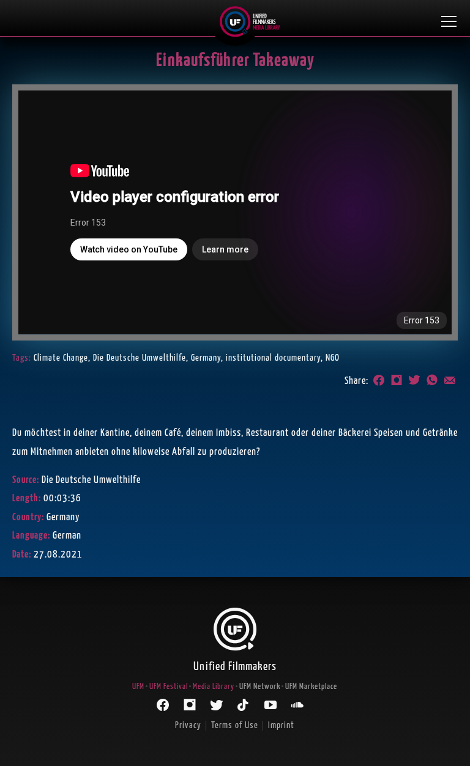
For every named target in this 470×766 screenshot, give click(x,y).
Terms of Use (234, 725)
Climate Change (61, 358)
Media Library (213, 687)
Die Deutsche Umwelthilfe (139, 358)
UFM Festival (168, 687)
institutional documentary (273, 358)
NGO (333, 358)
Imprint (281, 725)
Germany (206, 358)
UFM (138, 687)
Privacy (188, 725)
